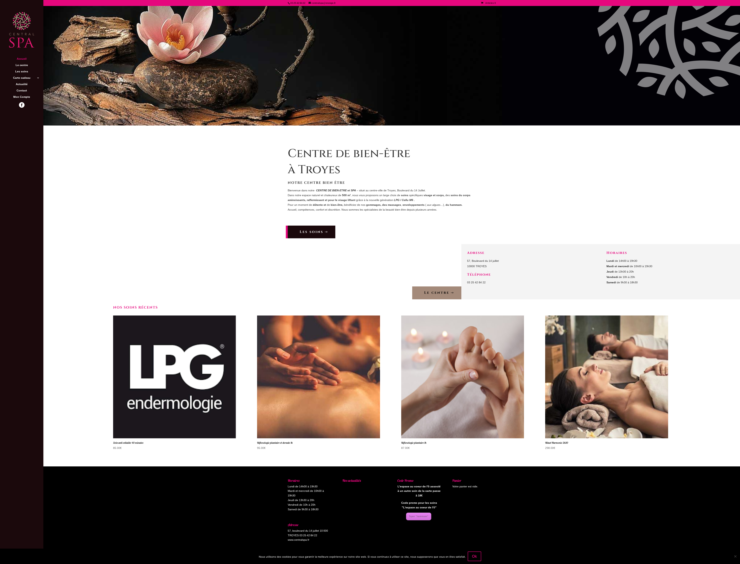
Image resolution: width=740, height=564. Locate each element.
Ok (474, 556)
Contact (22, 90)
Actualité (22, 84)
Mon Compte (21, 96)
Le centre (22, 65)
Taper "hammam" (418, 516)
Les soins (21, 71)
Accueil (22, 58)
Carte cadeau (21, 77)
